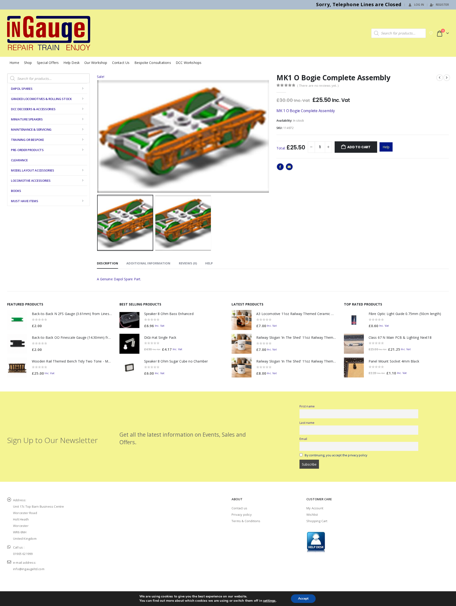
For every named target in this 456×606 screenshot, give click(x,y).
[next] (446, 77)
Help (386, 147)
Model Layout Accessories (32, 170)
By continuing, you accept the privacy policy (336, 455)
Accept (303, 598)
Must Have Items (24, 201)
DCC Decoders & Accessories (33, 109)
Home (14, 62)
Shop (28, 62)
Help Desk (71, 62)
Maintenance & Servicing (31, 129)
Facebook (280, 167)
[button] (98, 136)
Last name (306, 423)
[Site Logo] (48, 33)
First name (307, 406)
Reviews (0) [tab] (188, 263)
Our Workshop (95, 62)
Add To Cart (358, 147)
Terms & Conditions (246, 521)
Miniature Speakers (27, 119)
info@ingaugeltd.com (28, 569)
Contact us (239, 508)
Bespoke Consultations (152, 62)
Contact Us (121, 62)
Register (442, 5)
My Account (314, 508)
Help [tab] (209, 263)
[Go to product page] (17, 320)
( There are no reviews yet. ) (317, 85)
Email (289, 167)
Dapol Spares (21, 88)
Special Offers (48, 62)
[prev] (439, 77)
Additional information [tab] (148, 263)
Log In (419, 5)
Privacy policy (242, 514)
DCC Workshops (189, 62)
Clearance (19, 160)
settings (269, 601)
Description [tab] (107, 263)
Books (16, 191)
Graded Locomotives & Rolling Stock (41, 99)
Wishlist (312, 514)
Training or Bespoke (27, 140)
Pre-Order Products (27, 150)
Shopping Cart (317, 521)
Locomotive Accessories (30, 180)
